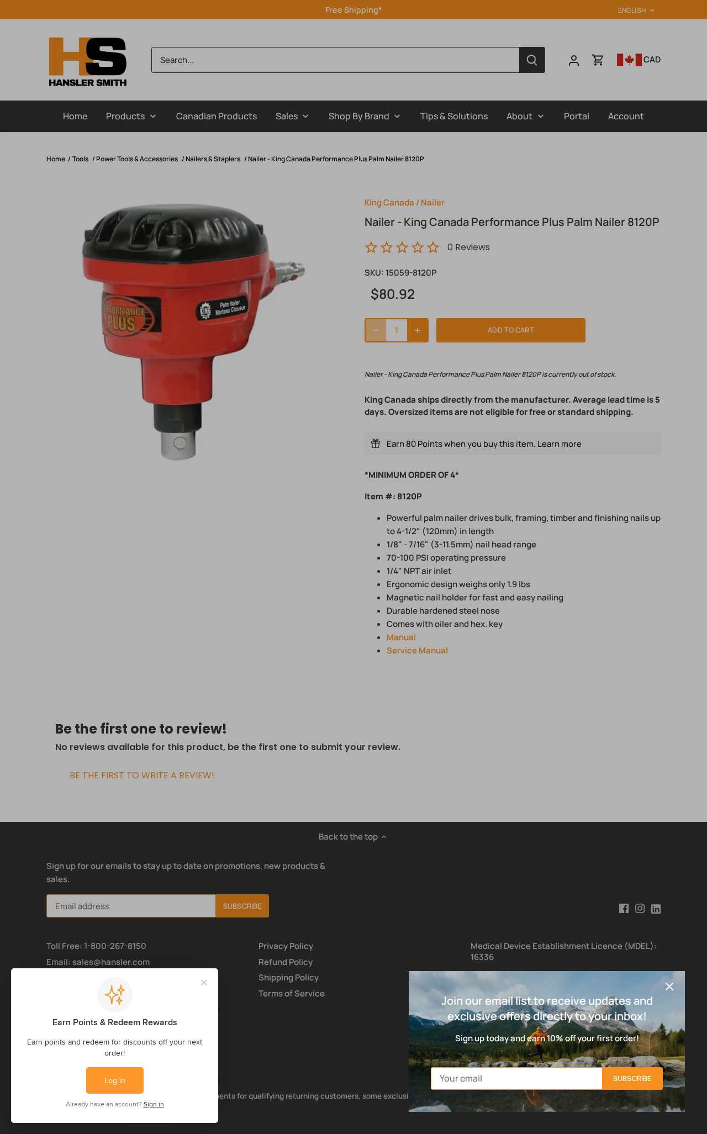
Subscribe (632, 1078)
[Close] (669, 986)
